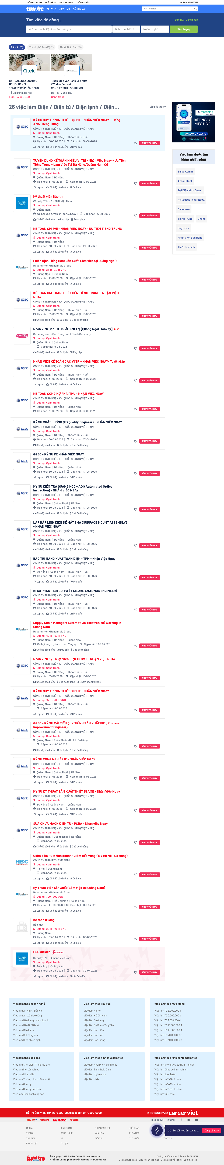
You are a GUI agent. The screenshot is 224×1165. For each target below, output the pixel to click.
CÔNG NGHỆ (67, 1133)
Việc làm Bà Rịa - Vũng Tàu (99, 1025)
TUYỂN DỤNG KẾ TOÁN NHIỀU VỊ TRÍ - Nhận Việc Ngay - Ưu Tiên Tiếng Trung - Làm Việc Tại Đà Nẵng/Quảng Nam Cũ (79, 162)
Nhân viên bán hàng (190, 237)
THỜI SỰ (30, 1133)
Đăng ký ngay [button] (211, 1130)
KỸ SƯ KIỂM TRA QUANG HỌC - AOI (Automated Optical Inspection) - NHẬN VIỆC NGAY (73, 488)
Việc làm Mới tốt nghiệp (26, 1069)
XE (62, 1138)
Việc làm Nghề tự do (95, 1074)
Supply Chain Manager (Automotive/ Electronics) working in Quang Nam (77, 625)
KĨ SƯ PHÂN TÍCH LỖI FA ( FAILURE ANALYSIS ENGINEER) (75, 591)
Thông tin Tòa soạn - (167, 1156)
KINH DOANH (67, 1128)
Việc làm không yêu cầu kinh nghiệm (174, 1064)
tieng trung (185, 218)
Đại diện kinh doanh (190, 190)
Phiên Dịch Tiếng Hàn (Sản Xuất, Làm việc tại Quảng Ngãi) (75, 261)
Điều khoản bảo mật (149, 1159)
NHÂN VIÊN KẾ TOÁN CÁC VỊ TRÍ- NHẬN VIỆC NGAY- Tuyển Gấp (79, 361)
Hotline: (186, 1159)
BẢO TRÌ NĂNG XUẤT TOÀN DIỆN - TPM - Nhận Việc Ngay (74, 558)
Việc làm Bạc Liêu (94, 1030)
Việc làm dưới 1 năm (165, 1074)
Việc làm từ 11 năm (164, 1093)
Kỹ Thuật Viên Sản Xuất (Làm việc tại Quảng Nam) (69, 888)
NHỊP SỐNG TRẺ (103, 1128)
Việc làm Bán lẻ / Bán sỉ (26, 1025)
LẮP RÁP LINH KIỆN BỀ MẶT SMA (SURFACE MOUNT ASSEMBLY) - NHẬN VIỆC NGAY (80, 524)
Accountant (185, 180)
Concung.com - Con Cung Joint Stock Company (62, 334)
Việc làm (64, 9)
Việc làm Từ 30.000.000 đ (168, 1039)
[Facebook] (181, 1119)
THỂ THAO (134, 1128)
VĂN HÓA (99, 1133)
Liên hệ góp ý (167, 1159)
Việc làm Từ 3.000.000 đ (167, 1010)
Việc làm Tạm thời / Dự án (98, 1069)
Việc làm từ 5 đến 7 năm (167, 1084)
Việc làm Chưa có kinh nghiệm (171, 1069)
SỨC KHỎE (134, 1138)
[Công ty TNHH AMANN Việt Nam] (21, 203)
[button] (136, 143)
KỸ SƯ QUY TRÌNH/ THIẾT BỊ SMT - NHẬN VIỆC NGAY (71, 691)
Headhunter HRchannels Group (52, 265)
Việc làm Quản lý (22, 1084)
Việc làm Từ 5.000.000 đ (167, 1015)
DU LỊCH (64, 1143)
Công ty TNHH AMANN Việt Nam (52, 201)
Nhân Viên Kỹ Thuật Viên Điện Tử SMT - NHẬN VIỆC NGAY (74, 659)
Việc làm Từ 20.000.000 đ (168, 1035)
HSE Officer (41, 952)
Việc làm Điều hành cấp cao (28, 1093)
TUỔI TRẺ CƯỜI (82, 2)
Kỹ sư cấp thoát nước (191, 199)
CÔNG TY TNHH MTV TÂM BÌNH (51, 860)
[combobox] (69, 29)
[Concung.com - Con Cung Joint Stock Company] (21, 335)
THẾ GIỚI (30, 1138)
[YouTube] (196, 1119)
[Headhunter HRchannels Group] (21, 267)
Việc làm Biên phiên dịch (27, 1039)
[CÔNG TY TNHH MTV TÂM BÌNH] (21, 862)
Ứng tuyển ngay (149, 143)
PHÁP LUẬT (31, 1143)
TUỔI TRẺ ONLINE (34, 2)
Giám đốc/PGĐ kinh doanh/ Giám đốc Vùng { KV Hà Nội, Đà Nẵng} (80, 856)
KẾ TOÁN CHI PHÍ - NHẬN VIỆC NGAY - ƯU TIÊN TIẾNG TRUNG (77, 229)
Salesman (184, 209)
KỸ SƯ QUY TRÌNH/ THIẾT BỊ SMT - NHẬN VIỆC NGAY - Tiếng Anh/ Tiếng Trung (76, 122)
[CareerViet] (183, 1113)
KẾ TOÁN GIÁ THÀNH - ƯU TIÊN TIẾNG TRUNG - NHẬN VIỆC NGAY (76, 295)
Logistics (183, 228)
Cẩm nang (79, 9)
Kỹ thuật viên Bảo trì (48, 196)
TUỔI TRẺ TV (50, 2)
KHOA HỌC (134, 1133)
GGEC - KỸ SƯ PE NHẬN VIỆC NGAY (58, 454)
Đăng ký (179, 19)
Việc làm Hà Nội (92, 1010)
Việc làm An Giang (94, 1020)
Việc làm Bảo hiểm (23, 1030)
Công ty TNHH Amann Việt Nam (52, 957)
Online (202, 218)
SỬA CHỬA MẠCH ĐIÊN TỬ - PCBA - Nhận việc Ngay (70, 823)
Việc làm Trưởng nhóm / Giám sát (31, 1079)
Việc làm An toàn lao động (27, 1015)
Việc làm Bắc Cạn (93, 1035)
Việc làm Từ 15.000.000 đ (168, 1030)
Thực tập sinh (186, 247)
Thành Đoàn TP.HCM (188, 1156)
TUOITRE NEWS (66, 2)
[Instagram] (188, 1119)
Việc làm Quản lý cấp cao (27, 1089)
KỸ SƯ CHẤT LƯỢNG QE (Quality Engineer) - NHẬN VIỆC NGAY (77, 422)
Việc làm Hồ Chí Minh (95, 1015)
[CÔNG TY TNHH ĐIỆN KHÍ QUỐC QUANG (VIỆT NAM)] (21, 126)
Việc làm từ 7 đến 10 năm (167, 1089)
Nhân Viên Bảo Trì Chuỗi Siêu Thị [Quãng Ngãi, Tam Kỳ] (76, 329)
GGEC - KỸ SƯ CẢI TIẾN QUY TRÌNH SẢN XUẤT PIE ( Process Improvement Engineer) (76, 725)
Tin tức (51, 9)
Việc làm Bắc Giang (94, 1039)
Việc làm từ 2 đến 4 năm (167, 1079)
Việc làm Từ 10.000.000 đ (168, 1025)
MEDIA (29, 1128)
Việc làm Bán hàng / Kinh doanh (30, 1020)
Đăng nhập (192, 19)
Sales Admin (185, 171)
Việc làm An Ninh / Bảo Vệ (27, 1010)
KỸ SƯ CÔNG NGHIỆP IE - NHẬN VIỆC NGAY (64, 759)
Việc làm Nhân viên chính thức (100, 1064)
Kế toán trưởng (44, 920)
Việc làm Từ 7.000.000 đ (167, 1020)
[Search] (195, 9)
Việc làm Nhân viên (23, 1074)
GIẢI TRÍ (98, 1138)
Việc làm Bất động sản (25, 1035)
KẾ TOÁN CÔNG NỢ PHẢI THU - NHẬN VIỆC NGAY (68, 393)
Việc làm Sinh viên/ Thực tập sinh (31, 1064)
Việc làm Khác (92, 1079)
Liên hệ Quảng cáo (128, 1159)
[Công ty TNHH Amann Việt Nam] (21, 958)
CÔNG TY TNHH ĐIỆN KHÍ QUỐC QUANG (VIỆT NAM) (63, 128)
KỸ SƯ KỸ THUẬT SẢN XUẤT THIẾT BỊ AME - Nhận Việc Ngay (76, 791)
